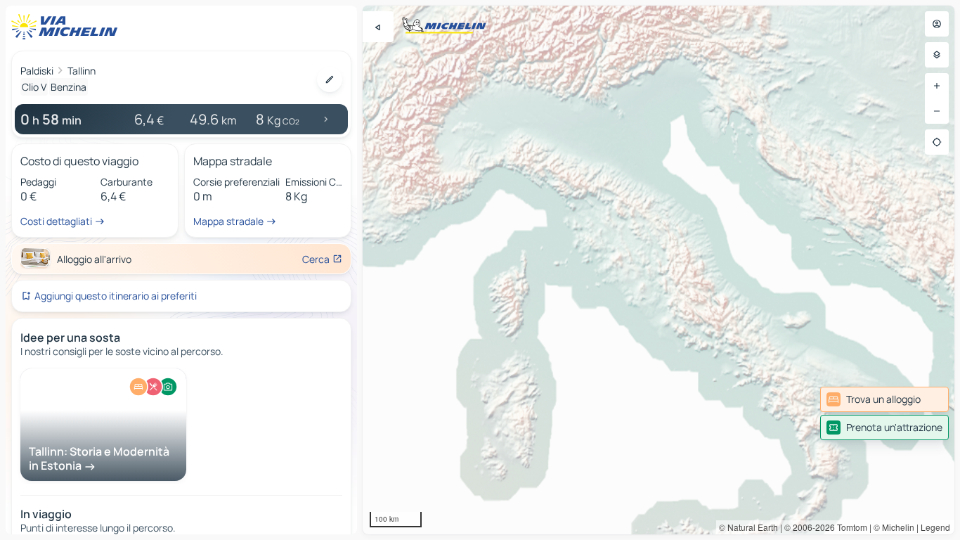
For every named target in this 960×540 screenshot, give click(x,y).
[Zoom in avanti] (937, 85)
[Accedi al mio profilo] (937, 24)
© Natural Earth (748, 527)
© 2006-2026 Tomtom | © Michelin (849, 527)
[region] (658, 270)
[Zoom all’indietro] (937, 111)
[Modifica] (329, 79)
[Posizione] (937, 142)
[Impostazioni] (937, 55)
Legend (935, 527)
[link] (884, 399)
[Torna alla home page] (67, 26)
